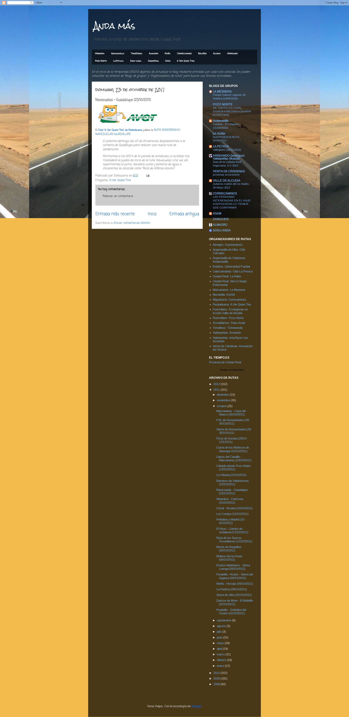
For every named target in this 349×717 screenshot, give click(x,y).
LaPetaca (118, 60)
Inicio (152, 214)
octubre (222, 406)
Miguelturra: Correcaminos (229, 299)
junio (220, 637)
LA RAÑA (219, 133)
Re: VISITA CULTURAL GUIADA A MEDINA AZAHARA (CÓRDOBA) (232, 111)
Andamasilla (117, 53)
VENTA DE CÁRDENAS (229, 171)
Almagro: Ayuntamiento (228, 244)
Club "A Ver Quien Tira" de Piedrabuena (120, 130)
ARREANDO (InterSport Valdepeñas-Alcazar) (229, 157)
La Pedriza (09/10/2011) (231, 589)
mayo (221, 643)
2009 (217, 678)
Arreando (232, 53)
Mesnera (100, 53)
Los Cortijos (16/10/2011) (232, 513)
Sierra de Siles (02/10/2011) (234, 595)
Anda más (114, 26)
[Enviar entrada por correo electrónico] (147, 176)
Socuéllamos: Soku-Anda (229, 322)
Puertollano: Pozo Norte (228, 318)
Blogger (196, 706)
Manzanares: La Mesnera (229, 289)
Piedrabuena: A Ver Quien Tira (232, 304)
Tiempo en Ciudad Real (232, 369)
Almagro (153, 53)
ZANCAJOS (221, 219)
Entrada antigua (184, 214)
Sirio (167, 60)
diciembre (223, 394)
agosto (222, 626)
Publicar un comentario (118, 196)
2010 (217, 672)
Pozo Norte (101, 60)
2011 (216, 389)
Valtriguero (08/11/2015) (227, 149)
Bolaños (202, 53)
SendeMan (153, 60)
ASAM (217, 213)
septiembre (224, 620)
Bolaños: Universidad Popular (231, 266)
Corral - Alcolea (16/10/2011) (234, 508)
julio (219, 631)
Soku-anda (135, 60)
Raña (168, 53)
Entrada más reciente (115, 214)
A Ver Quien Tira (186, 60)
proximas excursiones (226, 174)
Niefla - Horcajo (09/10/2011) (234, 583)
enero (221, 665)
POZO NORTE (222, 104)
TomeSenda (136, 53)
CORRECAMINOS (225, 193)
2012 (217, 384)
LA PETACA (221, 146)
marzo (221, 654)
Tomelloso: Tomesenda (227, 327)
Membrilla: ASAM (224, 294)
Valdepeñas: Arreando (227, 332)
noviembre (224, 400)
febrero (222, 660)
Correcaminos (184, 53)
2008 (217, 684)
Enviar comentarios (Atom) (132, 223)
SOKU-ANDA (222, 230)
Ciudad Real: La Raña (227, 276)
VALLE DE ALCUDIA (226, 180)
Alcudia (217, 53)
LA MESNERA (222, 91)
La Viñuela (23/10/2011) (231, 475)
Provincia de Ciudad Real (225, 362)
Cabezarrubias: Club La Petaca (233, 271)
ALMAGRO (220, 224)
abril (220, 648)
